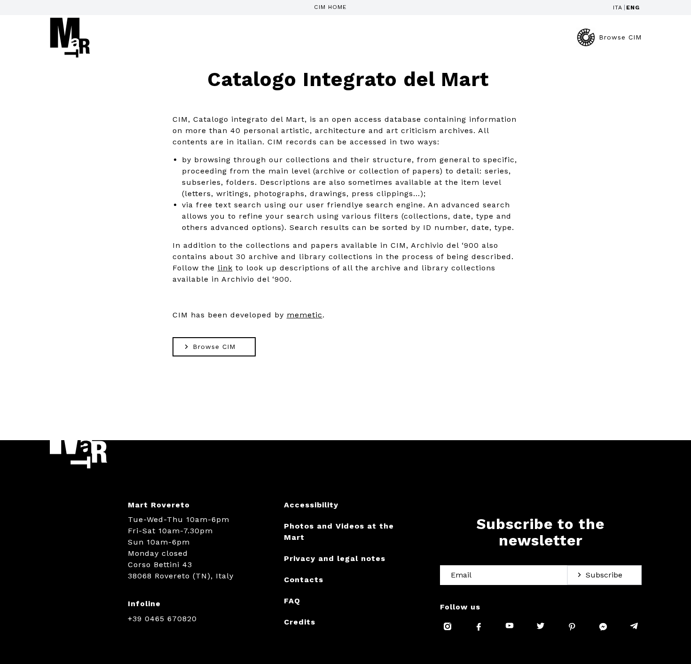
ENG (633, 7)
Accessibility (311, 504)
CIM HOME (330, 7)
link (225, 267)
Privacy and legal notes (334, 558)
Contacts (303, 579)
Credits (299, 621)
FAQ (292, 600)
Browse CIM (620, 37)
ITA (617, 7)
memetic (304, 314)
